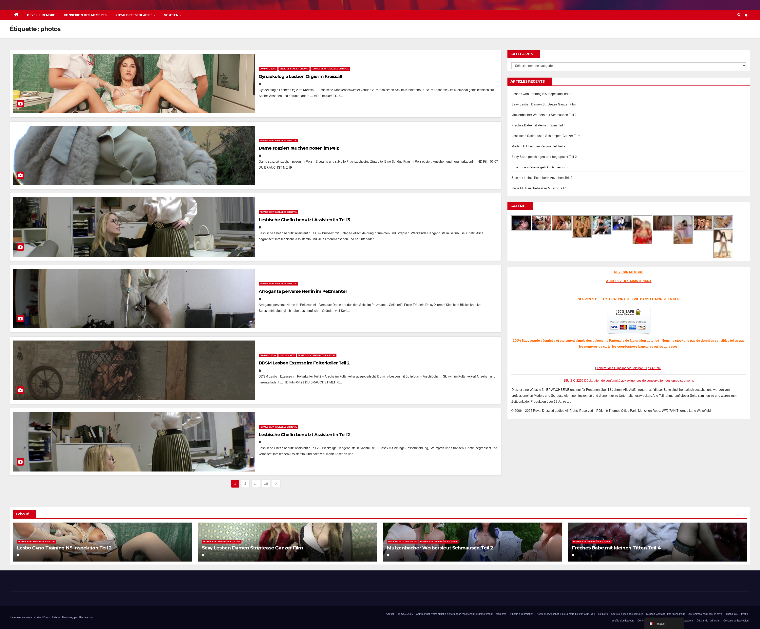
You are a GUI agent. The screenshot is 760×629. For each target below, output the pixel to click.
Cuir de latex (287, 355)
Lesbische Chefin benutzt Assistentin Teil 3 (304, 219)
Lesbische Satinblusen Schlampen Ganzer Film (545, 136)
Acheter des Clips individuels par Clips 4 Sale (629, 368)
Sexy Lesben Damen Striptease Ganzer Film (543, 104)
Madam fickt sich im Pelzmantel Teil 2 (538, 146)
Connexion (643, 620)
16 (266, 484)
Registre (603, 613)
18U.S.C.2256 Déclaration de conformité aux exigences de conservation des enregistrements (628, 380)
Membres (501, 613)
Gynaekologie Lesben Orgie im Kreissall (300, 76)
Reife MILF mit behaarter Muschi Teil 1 (539, 188)
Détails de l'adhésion (708, 620)
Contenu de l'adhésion (736, 620)
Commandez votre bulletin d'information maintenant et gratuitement (454, 613)
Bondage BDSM (268, 69)
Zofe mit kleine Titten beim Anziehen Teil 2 (541, 177)
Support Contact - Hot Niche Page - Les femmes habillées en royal (684, 613)
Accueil (390, 613)
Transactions (686, 620)
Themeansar (86, 617)
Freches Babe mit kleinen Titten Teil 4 (538, 125)
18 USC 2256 (405, 613)
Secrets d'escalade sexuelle (627, 613)
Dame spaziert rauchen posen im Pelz (299, 148)
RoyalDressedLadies (134, 15)
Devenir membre (41, 15)
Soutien (171, 15)
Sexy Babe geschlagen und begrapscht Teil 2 (544, 156)
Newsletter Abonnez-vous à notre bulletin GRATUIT (566, 613)
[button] (739, 15)
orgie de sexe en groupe (294, 69)
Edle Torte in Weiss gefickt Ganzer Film (539, 167)
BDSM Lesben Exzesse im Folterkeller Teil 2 (304, 363)
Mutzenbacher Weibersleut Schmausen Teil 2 (544, 115)
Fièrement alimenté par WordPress (30, 617)
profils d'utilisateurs (623, 620)
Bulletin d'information (521, 613)
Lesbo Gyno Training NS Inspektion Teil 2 (541, 94)
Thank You (732, 613)
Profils (745, 613)
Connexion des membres (85, 15)
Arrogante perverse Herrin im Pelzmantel (303, 291)
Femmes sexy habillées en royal (330, 69)
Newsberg (67, 617)
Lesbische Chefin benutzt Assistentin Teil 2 (304, 434)
